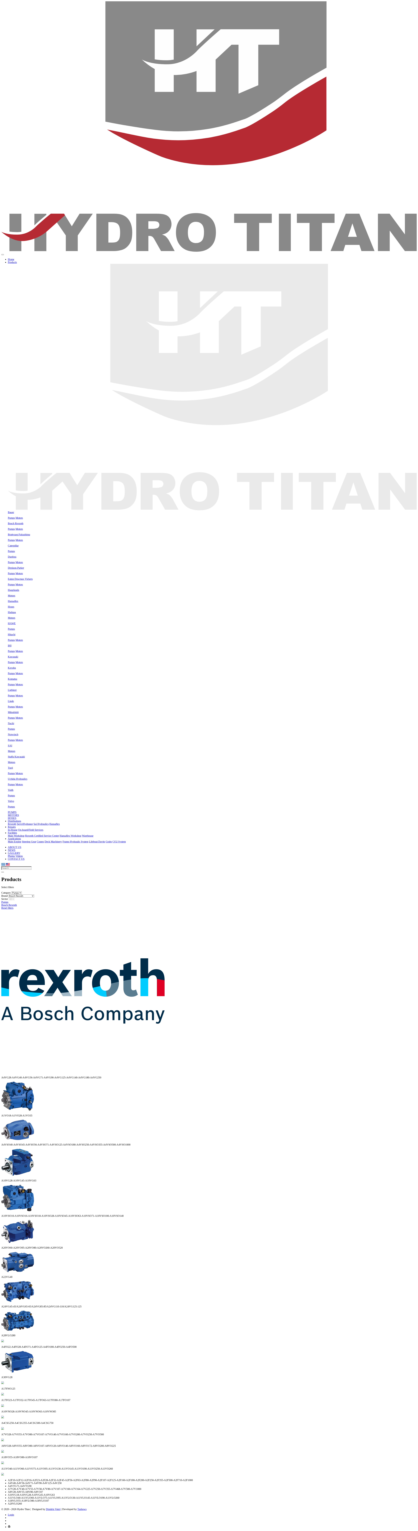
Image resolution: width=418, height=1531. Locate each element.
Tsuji (10, 767)
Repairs (12, 827)
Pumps (11, 517)
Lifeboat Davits (97, 841)
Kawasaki (13, 656)
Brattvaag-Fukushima (19, 534)
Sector (4, 899)
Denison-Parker (16, 567)
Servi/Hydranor (25, 824)
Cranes (40, 841)
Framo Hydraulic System (75, 841)
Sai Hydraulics (41, 824)
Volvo (11, 801)
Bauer (11, 512)
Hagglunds (13, 590)
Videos (19, 856)
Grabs (109, 841)
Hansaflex (13, 601)
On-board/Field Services (30, 829)
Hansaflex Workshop (70, 835)
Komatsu (12, 679)
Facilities (12, 832)
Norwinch (13, 734)
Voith (10, 790)
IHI (9, 645)
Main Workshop (16, 835)
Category (6, 892)
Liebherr (12, 690)
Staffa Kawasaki (16, 756)
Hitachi (11, 634)
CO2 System (119, 841)
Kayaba (12, 667)
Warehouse (87, 835)
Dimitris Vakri (53, 1509)
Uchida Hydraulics (17, 779)
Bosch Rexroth (15, 523)
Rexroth (12, 824)
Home (11, 259)
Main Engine (14, 841)
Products (12, 262)
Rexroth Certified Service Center (42, 835)
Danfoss (12, 556)
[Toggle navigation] (2, 254)
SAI (10, 745)
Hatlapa (12, 612)
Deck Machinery (53, 841)
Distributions (14, 821)
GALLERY (14, 853)
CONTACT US (16, 859)
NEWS (11, 850)
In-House (12, 829)
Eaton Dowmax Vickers (20, 579)
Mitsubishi (13, 712)
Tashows (82, 1509)
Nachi (11, 723)
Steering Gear (29, 841)
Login (11, 1514)
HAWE (12, 623)
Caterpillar (13, 545)
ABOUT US (14, 847)
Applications (14, 838)
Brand (4, 895)
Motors (19, 517)
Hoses (11, 606)
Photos (11, 856)
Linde (11, 701)
